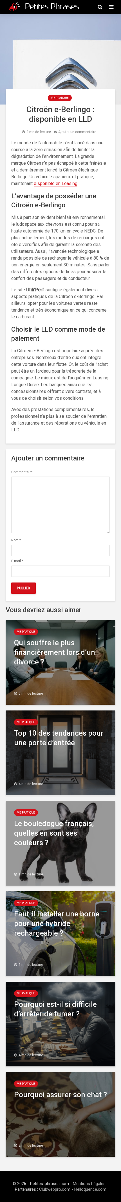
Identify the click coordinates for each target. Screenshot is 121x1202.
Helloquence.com (90, 1189)
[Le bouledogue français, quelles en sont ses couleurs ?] (60, 842)
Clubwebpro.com (54, 1189)
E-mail (17, 561)
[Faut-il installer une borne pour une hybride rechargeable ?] (60, 933)
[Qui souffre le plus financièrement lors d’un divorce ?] (60, 662)
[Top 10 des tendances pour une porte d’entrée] (60, 752)
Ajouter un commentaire (77, 132)
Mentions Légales (89, 1183)
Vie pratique (60, 97)
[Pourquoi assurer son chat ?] (60, 1114)
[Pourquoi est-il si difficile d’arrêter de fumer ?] (60, 1023)
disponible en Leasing (55, 183)
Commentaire (22, 472)
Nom (16, 540)
